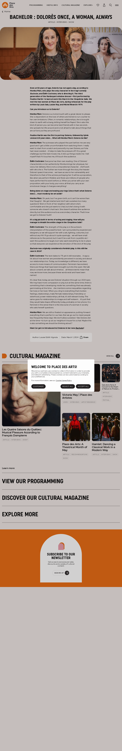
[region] (61, 375)
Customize (38, 386)
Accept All (83, 386)
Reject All (67, 386)
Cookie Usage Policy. (64, 380)
